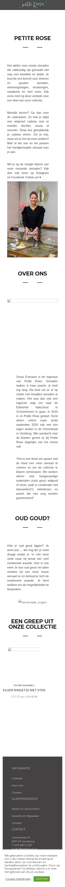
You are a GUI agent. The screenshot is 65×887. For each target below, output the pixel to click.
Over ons (17, 785)
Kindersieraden (24, 685)
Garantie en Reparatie (25, 816)
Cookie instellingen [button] (18, 879)
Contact (17, 792)
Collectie (17, 778)
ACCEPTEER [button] (42, 879)
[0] (61, 5)
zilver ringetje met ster (24, 690)
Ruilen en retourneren (26, 808)
